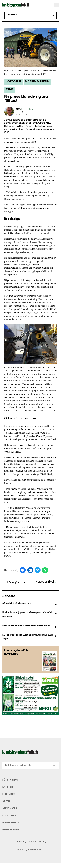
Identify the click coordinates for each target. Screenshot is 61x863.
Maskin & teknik (37, 81)
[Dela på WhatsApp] (45, 570)
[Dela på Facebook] (23, 570)
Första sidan (10, 780)
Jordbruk (13, 81)
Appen (6, 801)
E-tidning (8, 794)
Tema (10, 89)
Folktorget (10, 815)
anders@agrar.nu (23, 112)
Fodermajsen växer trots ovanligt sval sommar (26, 626)
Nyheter (7, 787)
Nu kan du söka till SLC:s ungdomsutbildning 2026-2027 (28, 637)
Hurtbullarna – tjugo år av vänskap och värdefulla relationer (27, 614)
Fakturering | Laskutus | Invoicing (30, 842)
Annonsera (9, 808)
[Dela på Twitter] (38, 570)
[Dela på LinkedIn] (30, 570)
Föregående (16, 582)
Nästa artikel (44, 581)
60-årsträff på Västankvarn (16, 603)
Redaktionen (10, 830)
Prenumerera (10, 823)
